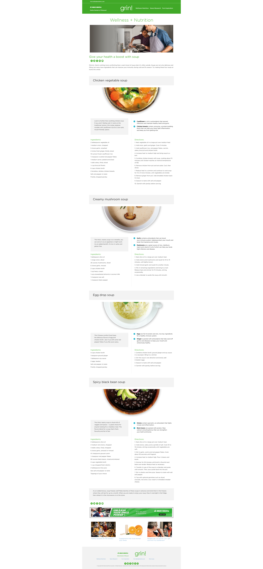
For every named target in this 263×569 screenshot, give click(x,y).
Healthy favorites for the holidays (102, 538)
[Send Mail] (100, 60)
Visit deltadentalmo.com (97, 1)
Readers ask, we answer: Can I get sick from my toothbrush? (158, 539)
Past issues (151, 559)
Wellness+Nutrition (142, 8)
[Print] (102, 60)
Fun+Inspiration (167, 8)
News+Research (155, 8)
